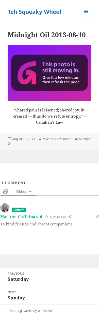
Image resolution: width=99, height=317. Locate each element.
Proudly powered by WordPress (30, 311)
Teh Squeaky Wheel (34, 11)
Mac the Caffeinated (57, 139)
